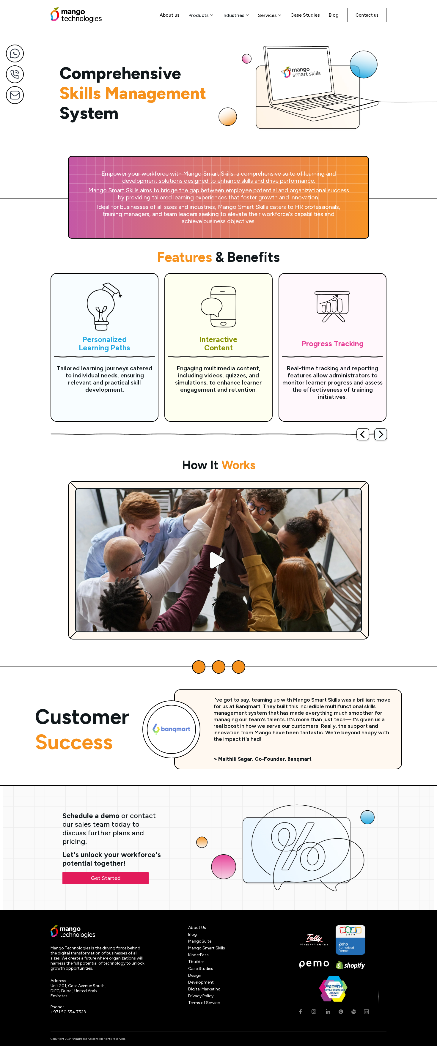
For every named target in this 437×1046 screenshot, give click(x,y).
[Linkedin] (328, 1011)
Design (194, 975)
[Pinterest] (341, 1011)
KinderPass (198, 954)
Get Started (105, 878)
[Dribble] (353, 1011)
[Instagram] (313, 1012)
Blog (334, 15)
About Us (197, 927)
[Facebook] (300, 1011)
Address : (59, 980)
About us (170, 15)
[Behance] (366, 1011)
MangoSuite (199, 941)
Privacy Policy (200, 995)
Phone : (57, 1006)
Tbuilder (196, 961)
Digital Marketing (204, 989)
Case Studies (305, 15)
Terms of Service (204, 1002)
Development (201, 982)
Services (267, 15)
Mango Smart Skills (206, 948)
